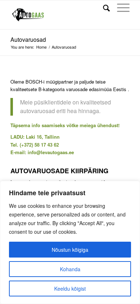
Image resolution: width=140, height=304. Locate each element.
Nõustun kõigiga (70, 249)
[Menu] (120, 7)
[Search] (103, 7)
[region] (70, 242)
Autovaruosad (28, 39)
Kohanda (70, 269)
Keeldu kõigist (70, 288)
